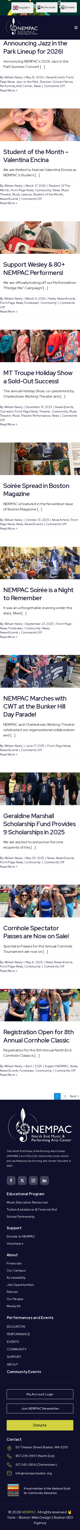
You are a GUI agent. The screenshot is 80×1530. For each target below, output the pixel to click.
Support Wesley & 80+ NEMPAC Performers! (34, 268)
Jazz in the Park (27, 82)
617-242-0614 (26, 1465)
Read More (7, 90)
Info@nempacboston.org (34, 1473)
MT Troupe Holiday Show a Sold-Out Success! (38, 377)
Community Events (24, 1371)
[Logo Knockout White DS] (22, 18)
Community (43, 190)
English (23, 7)
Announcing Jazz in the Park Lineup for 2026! (35, 47)
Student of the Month (48, 194)
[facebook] (11, 1180)
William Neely (13, 77)
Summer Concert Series (56, 82)
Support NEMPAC (57, 1066)
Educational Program (25, 1194)
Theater (44, 411)
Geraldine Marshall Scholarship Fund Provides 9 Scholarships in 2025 (39, 824)
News (37, 86)
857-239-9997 (26, 1456)
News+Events (55, 77)
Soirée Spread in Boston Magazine (36, 490)
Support (14, 1228)
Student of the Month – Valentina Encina (35, 156)
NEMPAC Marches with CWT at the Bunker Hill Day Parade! (34, 706)
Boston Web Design (35, 1517)
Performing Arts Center (16, 86)
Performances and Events (30, 1317)
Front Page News (22, 190)
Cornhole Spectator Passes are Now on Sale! (36, 932)
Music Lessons (22, 194)
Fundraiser (31, 303)
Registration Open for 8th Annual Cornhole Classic (38, 1036)
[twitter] (22, 1180)
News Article (60, 520)
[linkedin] (44, 1180)
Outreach (6, 411)
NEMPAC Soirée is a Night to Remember (38, 594)
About (12, 1255)
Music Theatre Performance (31, 416)
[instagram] (33, 1180)
